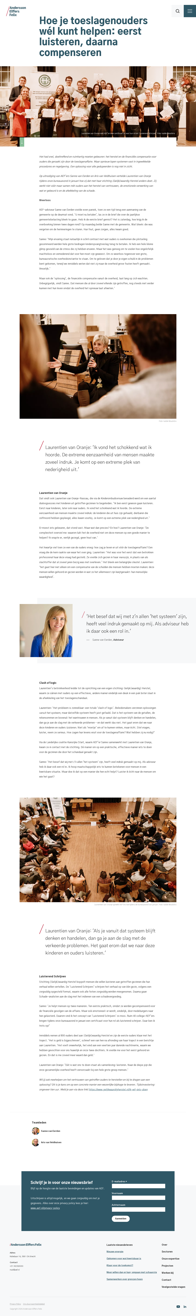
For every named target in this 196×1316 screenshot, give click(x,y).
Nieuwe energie (115, 1252)
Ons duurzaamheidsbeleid (34, 1304)
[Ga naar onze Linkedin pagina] (185, 1306)
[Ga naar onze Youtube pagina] (178, 1306)
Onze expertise (170, 1259)
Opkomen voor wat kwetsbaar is (124, 1259)
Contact (166, 1280)
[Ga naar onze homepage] (25, 1244)
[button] (178, 11)
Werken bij (167, 1273)
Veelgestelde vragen (173, 1287)
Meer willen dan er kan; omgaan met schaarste (132, 1272)
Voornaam (117, 1193)
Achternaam (118, 1205)
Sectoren (167, 1252)
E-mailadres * (119, 1182)
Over (164, 1245)
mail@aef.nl (15, 1270)
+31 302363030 (16, 1266)
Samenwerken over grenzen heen (125, 1279)
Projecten (167, 1266)
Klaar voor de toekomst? (120, 1265)
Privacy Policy (15, 1304)
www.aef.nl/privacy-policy (45, 1208)
